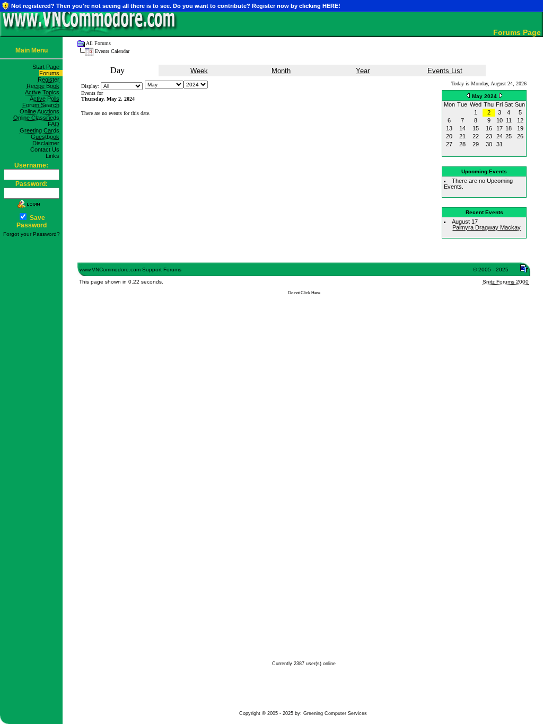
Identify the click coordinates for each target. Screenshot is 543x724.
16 (489, 128)
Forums (51, 73)
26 (520, 136)
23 (489, 136)
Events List (444, 71)
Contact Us (46, 149)
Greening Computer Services (335, 713)
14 (462, 128)
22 (475, 136)
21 (462, 136)
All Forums (98, 43)
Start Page (47, 67)
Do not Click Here (304, 292)
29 (475, 144)
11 (509, 120)
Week (199, 71)
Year (363, 71)
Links (54, 156)
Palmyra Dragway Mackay (486, 227)
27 (449, 144)
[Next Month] (500, 95)
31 (499, 144)
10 (499, 120)
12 (520, 120)
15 (475, 128)
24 (499, 136)
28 (462, 144)
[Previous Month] (468, 95)
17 (499, 128)
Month (281, 71)
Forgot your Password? (31, 234)
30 (489, 144)
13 (449, 128)
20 (449, 136)
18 (508, 128)
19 (520, 128)
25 (508, 136)
